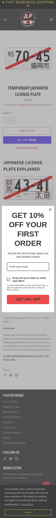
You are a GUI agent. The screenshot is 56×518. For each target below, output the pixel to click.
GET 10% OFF (28, 299)
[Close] (50, 209)
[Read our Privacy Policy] (47, 286)
